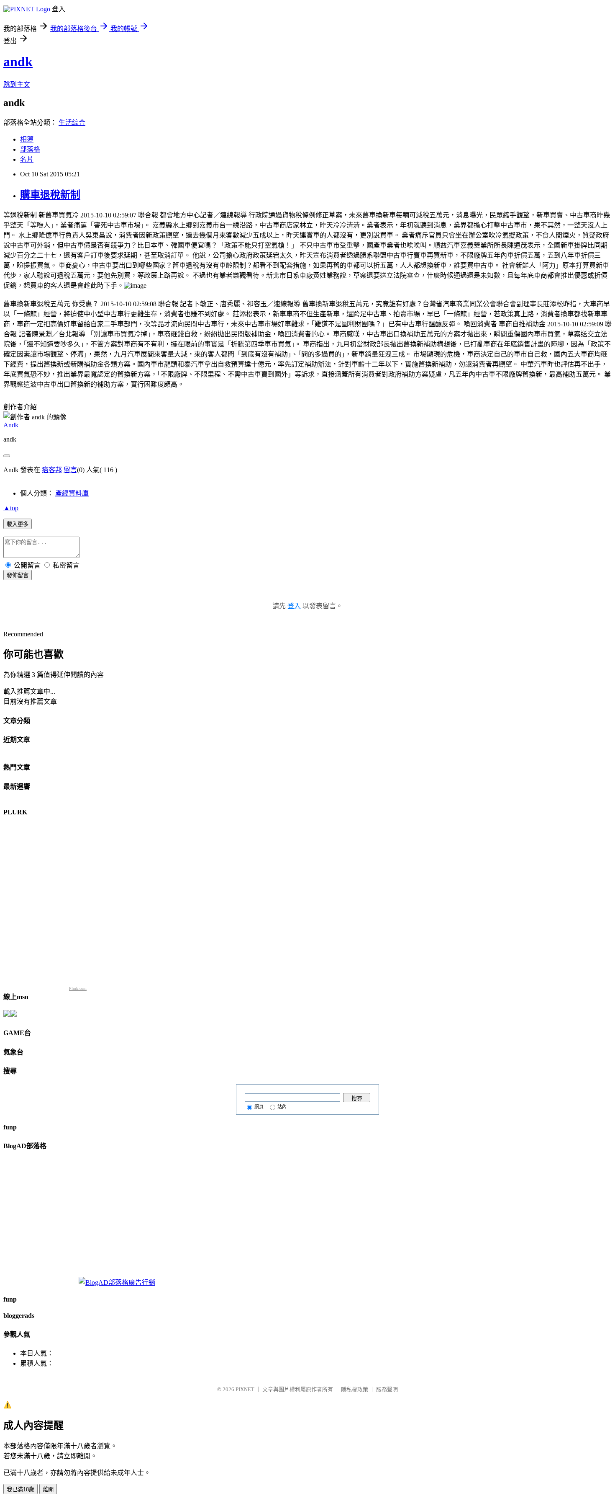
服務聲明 (387, 1389)
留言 (70, 469)
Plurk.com (78, 988)
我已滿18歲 (20, 1489)
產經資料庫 (72, 493)
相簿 (26, 139)
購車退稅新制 (50, 194)
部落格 (30, 149)
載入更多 (17, 524)
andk (18, 61)
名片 (26, 159)
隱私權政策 (354, 1389)
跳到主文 (16, 84)
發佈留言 (17, 575)
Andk (10, 425)
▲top (10, 507)
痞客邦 (52, 469)
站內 (282, 1106)
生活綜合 (72, 122)
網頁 (259, 1106)
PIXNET (245, 1389)
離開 (48, 1489)
